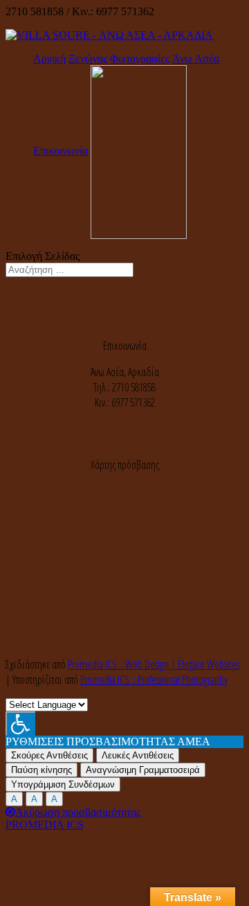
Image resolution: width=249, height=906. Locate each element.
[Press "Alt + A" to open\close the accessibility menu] (20, 723)
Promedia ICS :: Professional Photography (154, 679)
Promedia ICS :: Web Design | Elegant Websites (153, 664)
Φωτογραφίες (139, 58)
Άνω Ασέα (195, 58)
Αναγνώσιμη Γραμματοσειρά (143, 770)
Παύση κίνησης (41, 770)
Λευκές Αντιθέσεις (138, 755)
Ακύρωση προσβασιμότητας (77, 812)
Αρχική (49, 58)
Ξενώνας (87, 58)
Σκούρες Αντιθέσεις (49, 755)
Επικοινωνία (60, 151)
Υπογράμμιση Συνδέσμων (63, 784)
